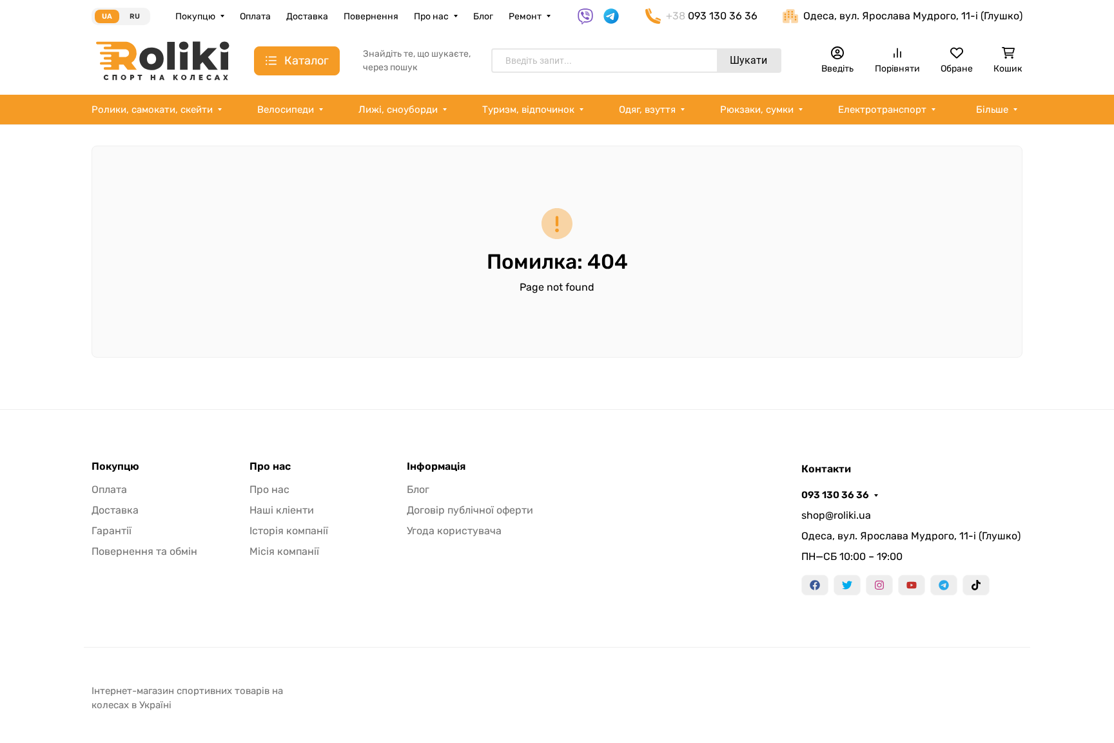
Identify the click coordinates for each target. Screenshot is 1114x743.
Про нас (431, 16)
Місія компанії (284, 551)
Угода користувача (454, 531)
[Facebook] (814, 585)
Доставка (307, 16)
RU (135, 16)
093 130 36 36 (835, 495)
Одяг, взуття (647, 109)
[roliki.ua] (162, 60)
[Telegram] (943, 585)
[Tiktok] (976, 585)
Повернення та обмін (144, 551)
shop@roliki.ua (836, 515)
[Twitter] (847, 585)
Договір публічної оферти (470, 510)
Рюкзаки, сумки (757, 109)
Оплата (255, 16)
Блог (483, 16)
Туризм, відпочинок (528, 109)
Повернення (371, 16)
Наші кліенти (281, 510)
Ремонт (525, 16)
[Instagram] (879, 585)
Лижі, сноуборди (398, 109)
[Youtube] (911, 585)
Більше (992, 109)
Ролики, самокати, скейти (152, 109)
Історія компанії (288, 531)
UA (107, 16)
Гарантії (112, 531)
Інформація (436, 466)
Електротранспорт (882, 109)
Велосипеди (285, 109)
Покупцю (195, 16)
